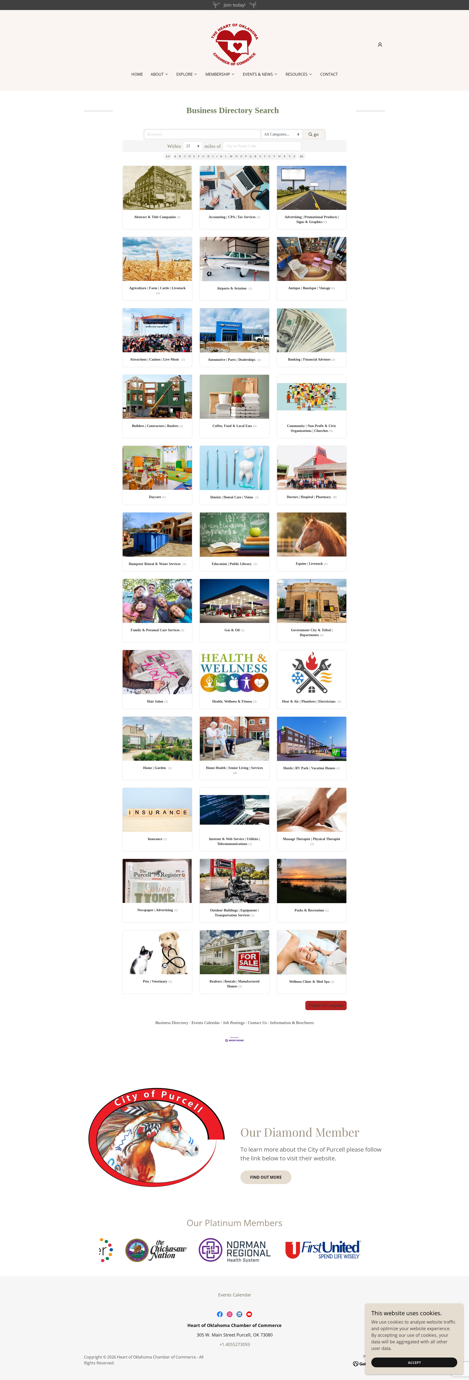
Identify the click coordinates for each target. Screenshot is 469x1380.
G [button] (203, 156)
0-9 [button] (168, 156)
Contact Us (257, 1022)
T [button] (265, 156)
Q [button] (251, 156)
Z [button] (294, 156)
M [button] (231, 156)
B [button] (180, 156)
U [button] (269, 156)
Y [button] (290, 156)
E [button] (194, 156)
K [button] (221, 156)
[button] (380, 45)
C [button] (185, 156)
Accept (414, 1362)
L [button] (226, 156)
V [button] (274, 156)
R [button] (255, 156)
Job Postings (234, 1022)
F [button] (199, 156)
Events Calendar (206, 1022)
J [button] (216, 156)
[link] (234, 44)
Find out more (266, 1177)
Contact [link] (329, 74)
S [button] (260, 156)
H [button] (208, 156)
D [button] (190, 156)
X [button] (285, 156)
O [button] (241, 156)
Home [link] (137, 74)
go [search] (316, 134)
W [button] (279, 156)
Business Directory (171, 1022)
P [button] (246, 156)
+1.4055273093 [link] (234, 1344)
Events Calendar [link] (234, 1295)
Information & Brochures (292, 1022)
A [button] (175, 156)
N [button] (236, 156)
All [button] (301, 156)
